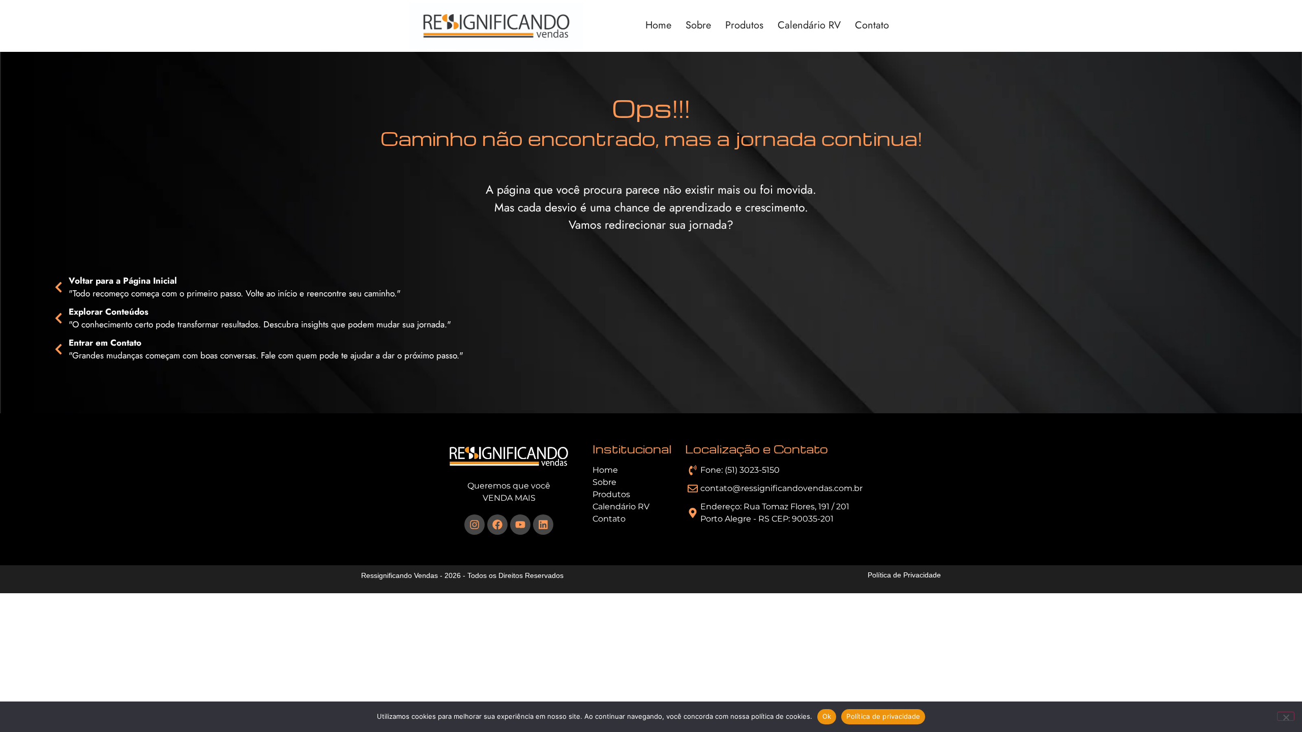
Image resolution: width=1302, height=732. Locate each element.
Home (658, 26)
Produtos (744, 26)
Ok (827, 716)
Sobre (698, 26)
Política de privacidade (883, 716)
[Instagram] (474, 524)
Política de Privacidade (904, 575)
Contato (872, 26)
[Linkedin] (543, 524)
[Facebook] (497, 524)
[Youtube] (520, 524)
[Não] (1285, 716)
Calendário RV (809, 26)
